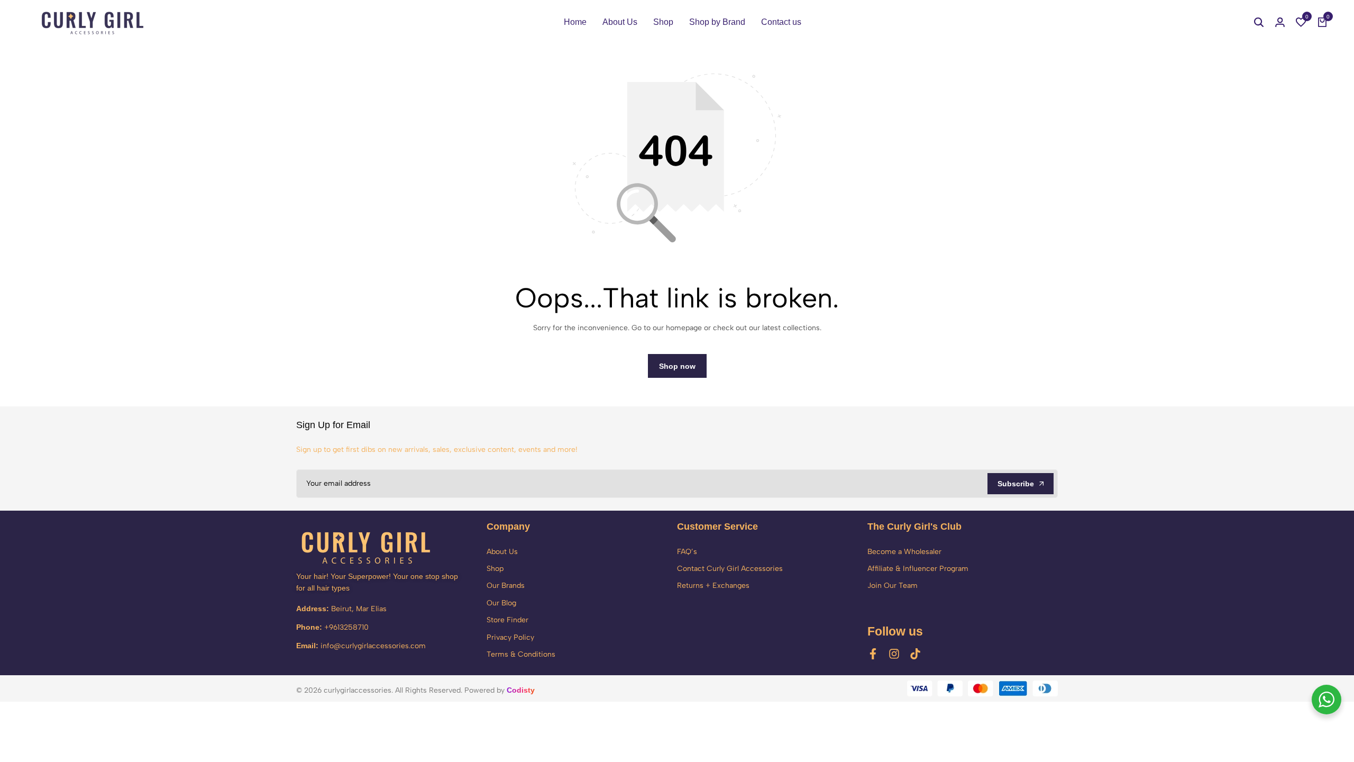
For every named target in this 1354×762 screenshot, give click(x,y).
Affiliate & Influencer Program (917, 568)
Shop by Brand (717, 21)
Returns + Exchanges (713, 585)
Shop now (677, 366)
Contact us (781, 21)
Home (575, 21)
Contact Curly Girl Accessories (730, 568)
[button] (1301, 22)
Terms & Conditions (521, 654)
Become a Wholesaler (904, 551)
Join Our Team (892, 585)
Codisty (521, 690)
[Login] (1280, 22)
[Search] (1258, 22)
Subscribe (1016, 483)
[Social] (873, 653)
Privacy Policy (510, 637)
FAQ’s (687, 551)
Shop (663, 21)
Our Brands (506, 585)
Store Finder (507, 619)
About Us (619, 21)
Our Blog (501, 602)
